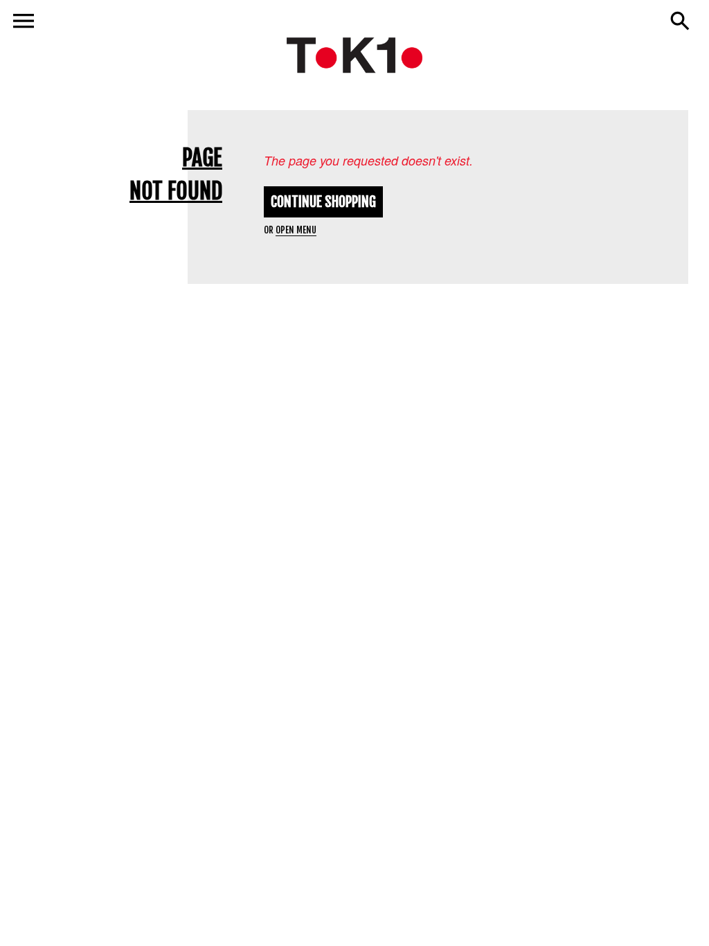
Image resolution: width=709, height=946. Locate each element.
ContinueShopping (323, 202)
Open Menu (296, 229)
